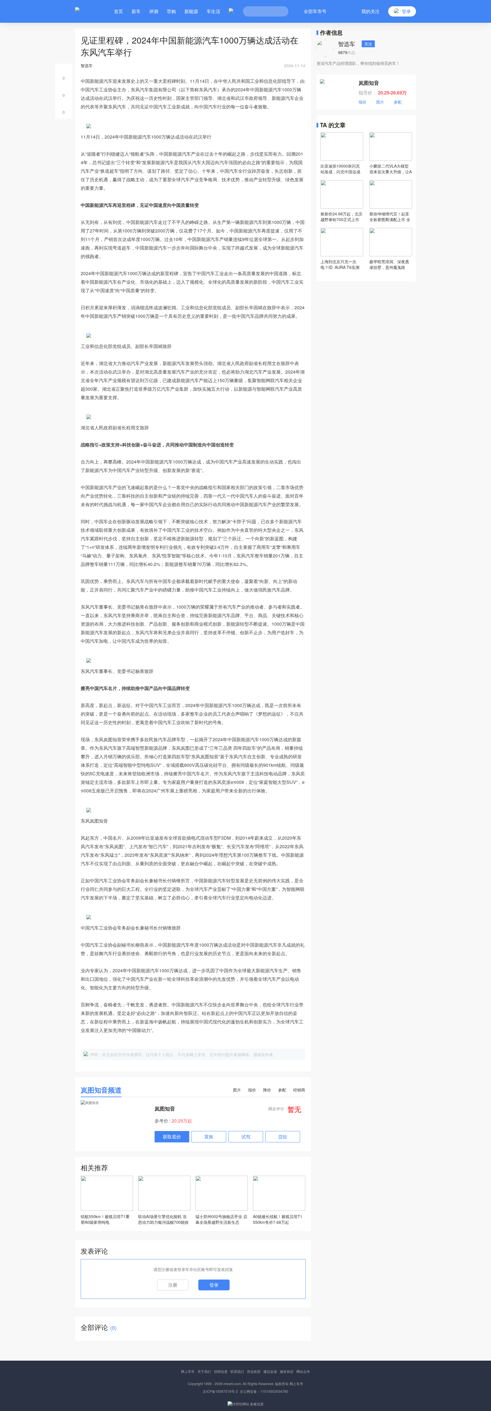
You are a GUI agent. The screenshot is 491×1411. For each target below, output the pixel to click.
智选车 (346, 44)
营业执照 (254, 1371)
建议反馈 (270, 1371)
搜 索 (279, 11)
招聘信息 (221, 1371)
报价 (252, 1090)
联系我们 (237, 1371)
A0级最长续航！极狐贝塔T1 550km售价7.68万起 (277, 1219)
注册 (172, 1285)
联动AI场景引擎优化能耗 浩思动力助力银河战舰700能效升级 (163, 1219)
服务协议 (287, 1371)
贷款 (282, 1136)
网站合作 (303, 1371)
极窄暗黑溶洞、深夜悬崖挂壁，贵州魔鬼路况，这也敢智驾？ (389, 264)
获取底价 (172, 1136)
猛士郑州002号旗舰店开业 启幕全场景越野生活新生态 (221, 1219)
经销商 (299, 1090)
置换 (208, 1136)
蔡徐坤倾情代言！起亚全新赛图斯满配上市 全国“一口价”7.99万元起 (389, 216)
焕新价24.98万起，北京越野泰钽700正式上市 (342, 216)
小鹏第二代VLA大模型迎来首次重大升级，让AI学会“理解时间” (390, 168)
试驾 (245, 1136)
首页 (118, 11)
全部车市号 (315, 11)
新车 (136, 11)
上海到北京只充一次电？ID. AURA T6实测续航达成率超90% (340, 264)
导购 (171, 11)
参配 (282, 1090)
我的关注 (370, 11)
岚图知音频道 (101, 1090)
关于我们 (204, 1371)
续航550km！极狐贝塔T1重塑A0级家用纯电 (105, 1219)
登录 (214, 1285)
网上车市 (188, 1371)
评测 (153, 11)
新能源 (191, 11)
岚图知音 (165, 1108)
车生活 (213, 11)
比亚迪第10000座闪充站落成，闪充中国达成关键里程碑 (340, 168)
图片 (237, 1090)
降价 (267, 1090)
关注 (368, 44)
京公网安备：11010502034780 (264, 1391)
